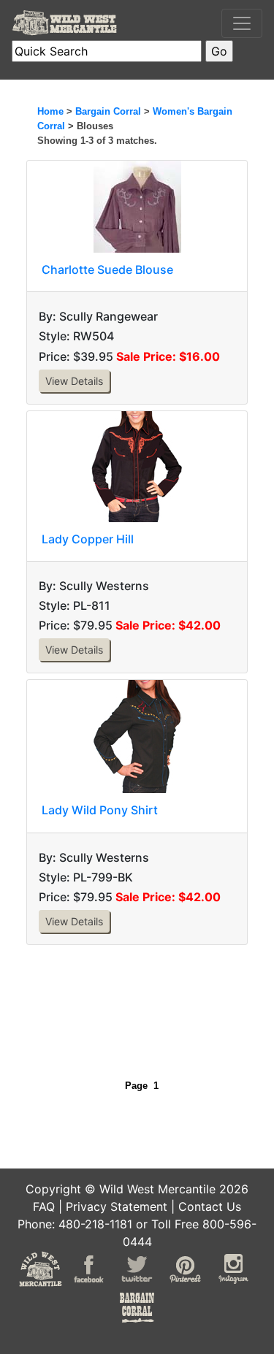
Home (50, 111)
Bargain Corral (108, 111)
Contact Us (209, 1206)
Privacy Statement (116, 1206)
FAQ (44, 1206)
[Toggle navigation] (241, 23)
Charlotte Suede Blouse (107, 269)
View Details (74, 381)
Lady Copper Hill (88, 539)
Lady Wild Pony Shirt (100, 810)
